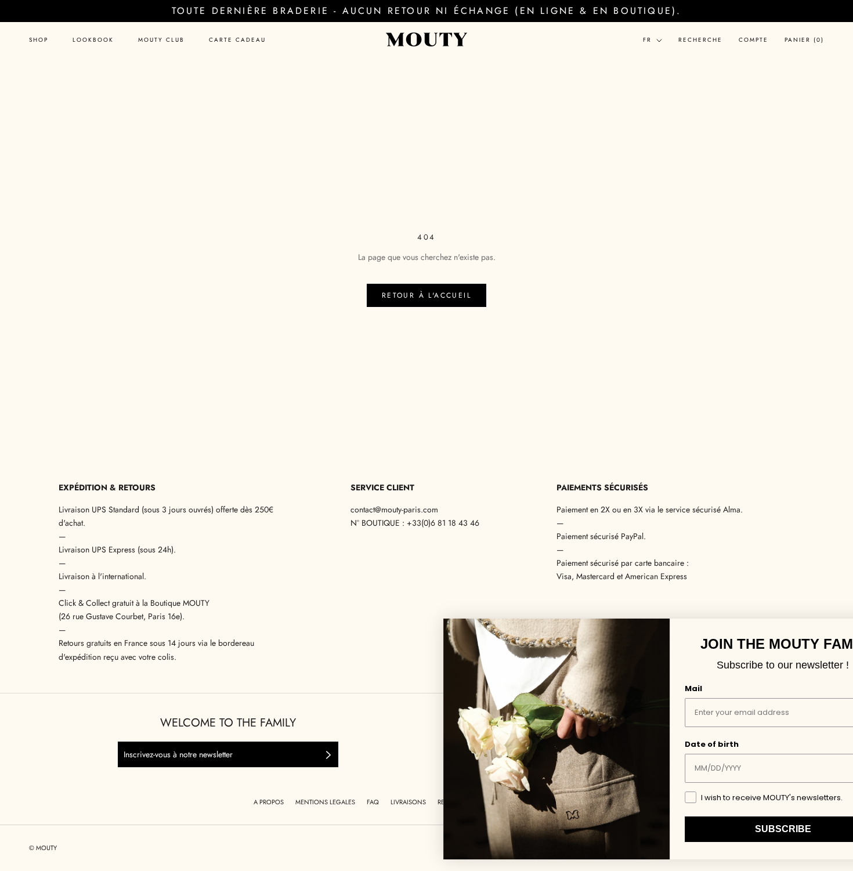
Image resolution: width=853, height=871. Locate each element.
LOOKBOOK (93, 40)
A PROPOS (269, 802)
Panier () (804, 39)
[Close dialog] (829, 631)
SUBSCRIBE (728, 829)
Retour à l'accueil (426, 295)
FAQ (373, 802)
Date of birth (657, 744)
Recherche (700, 39)
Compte (753, 39)
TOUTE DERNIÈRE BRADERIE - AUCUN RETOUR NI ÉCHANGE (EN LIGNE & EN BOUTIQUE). (427, 10)
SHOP (38, 40)
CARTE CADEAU (237, 40)
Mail (639, 688)
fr (647, 39)
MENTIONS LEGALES (325, 802)
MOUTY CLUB (161, 40)
